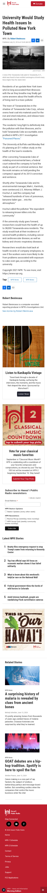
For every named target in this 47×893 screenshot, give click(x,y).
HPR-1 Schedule (11, 840)
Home (7, 835)
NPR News (15, 280)
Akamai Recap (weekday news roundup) (23, 519)
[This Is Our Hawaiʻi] (23, 629)
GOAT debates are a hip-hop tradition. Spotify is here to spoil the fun (23, 765)
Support (8, 872)
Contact (8, 851)
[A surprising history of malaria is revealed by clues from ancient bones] (22, 675)
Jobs (7, 867)
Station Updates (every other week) (21, 512)
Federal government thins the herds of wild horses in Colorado (25, 587)
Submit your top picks (23, 478)
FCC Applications (11, 878)
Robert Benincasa (17, 38)
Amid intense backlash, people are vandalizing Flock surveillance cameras (25, 598)
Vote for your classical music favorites (23, 453)
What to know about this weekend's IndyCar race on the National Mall (23, 576)
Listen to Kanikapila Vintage (23, 373)
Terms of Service (12, 856)
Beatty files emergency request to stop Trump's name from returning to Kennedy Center (26, 549)
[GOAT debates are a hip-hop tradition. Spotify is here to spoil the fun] (22, 742)
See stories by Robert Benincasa (18, 311)
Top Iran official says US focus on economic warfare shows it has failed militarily (24, 563)
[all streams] (43, 890)
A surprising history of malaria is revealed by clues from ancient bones (22, 700)
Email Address (11, 501)
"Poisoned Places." (12, 138)
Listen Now (23, 394)
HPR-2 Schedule (11, 846)
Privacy (8, 862)
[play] (3, 890)
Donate (38, 4)
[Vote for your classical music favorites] (23, 425)
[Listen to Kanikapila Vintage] (23, 346)
